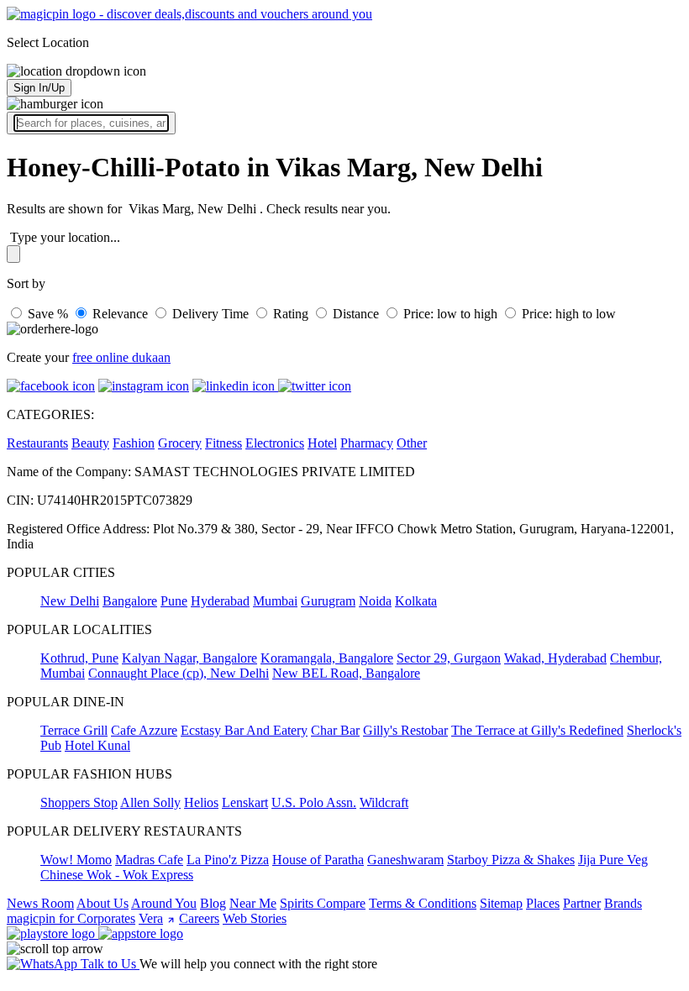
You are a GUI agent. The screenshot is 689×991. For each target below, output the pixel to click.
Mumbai (275, 601)
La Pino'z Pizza (228, 859)
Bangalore (130, 601)
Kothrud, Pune (79, 658)
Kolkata (416, 601)
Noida (375, 601)
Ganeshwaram (405, 859)
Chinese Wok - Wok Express (116, 875)
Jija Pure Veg (613, 859)
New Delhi (69, 601)
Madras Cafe (149, 859)
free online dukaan (121, 357)
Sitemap (501, 903)
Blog (213, 903)
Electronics (274, 443)
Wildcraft (384, 802)
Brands (623, 903)
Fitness (223, 443)
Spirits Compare (323, 903)
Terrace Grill (74, 730)
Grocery (180, 443)
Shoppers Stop (79, 802)
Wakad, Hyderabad (555, 658)
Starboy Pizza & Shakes (511, 859)
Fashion (134, 443)
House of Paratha (318, 859)
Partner (582, 903)
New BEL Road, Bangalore (346, 673)
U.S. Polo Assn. (313, 802)
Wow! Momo (76, 859)
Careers (199, 918)
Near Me (252, 903)
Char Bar (335, 730)
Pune (173, 601)
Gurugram (328, 601)
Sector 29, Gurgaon (449, 658)
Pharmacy (366, 443)
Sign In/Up (39, 87)
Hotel (322, 443)
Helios (201, 802)
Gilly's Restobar (405, 730)
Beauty (90, 443)
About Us (102, 903)
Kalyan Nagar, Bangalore (189, 658)
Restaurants (37, 443)
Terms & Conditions (422, 903)
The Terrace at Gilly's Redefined (537, 730)
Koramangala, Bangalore (326, 658)
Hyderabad (220, 601)
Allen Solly (150, 802)
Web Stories (255, 918)
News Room (40, 903)
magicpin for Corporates (71, 918)
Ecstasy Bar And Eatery (244, 730)
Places (543, 903)
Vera (151, 918)
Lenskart (245, 802)
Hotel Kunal (97, 745)
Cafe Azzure (144, 730)
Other (412, 443)
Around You (164, 903)
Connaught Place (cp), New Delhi (178, 673)
